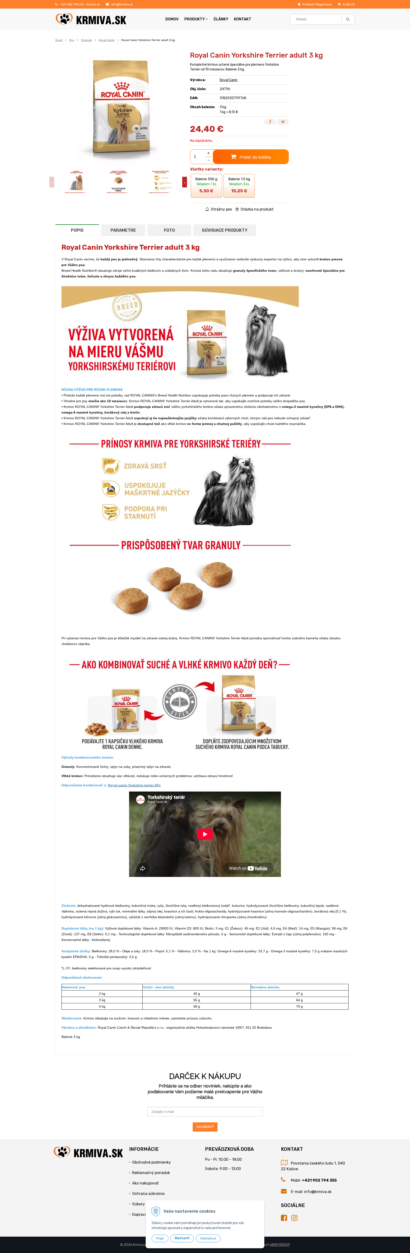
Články (221, 19)
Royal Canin (107, 40)
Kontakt (242, 19)
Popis (77, 230)
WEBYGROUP (280, 1245)
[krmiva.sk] (286, 1218)
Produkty (194, 19)
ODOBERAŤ (205, 1127)
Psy (71, 40)
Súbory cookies (145, 1204)
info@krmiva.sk (122, 4)
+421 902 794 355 (72, 4)
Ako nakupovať (145, 1183)
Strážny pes (221, 209)
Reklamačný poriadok (151, 1172)
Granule (86, 40)
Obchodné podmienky (151, 1162)
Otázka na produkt (257, 209)
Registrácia (324, 4)
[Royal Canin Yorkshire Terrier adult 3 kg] (118, 109)
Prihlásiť (308, 4)
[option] (76, 182)
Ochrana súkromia (148, 1193)
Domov (172, 19)
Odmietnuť (208, 1238)
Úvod (58, 40)
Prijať (160, 1238)
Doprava (139, 1214)
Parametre (123, 230)
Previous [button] (51, 182)
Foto (169, 230)
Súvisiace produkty (224, 230)
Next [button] (184, 182)
